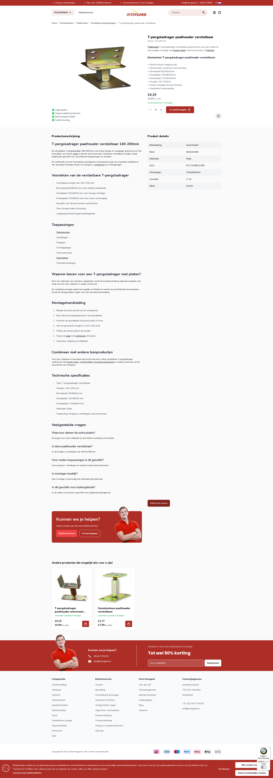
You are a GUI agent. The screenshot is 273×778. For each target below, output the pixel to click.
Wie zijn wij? (145, 684)
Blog (141, 705)
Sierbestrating (59, 710)
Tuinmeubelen (58, 700)
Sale (54, 735)
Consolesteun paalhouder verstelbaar (114, 610)
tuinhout (210, 50)
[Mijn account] (214, 12)
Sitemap (99, 730)
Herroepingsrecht (147, 689)
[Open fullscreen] (104, 68)
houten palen (179, 50)
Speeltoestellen (60, 705)
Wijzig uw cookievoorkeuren (109, 725)
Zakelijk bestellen (147, 695)
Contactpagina (90, 533)
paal (68, 336)
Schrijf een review (159, 503)
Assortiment (61, 12)
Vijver (54, 715)
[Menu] (268, 747)
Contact (99, 684)
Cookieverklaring (103, 715)
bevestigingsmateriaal (104, 362)
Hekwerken (62, 257)
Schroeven (57, 730)
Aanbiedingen (145, 700)
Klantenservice (86, 12)
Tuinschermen (63, 232)
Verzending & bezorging (107, 695)
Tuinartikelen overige (62, 720)
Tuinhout (56, 695)
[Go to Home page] (136, 12)
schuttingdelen (86, 362)
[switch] (263, 767)
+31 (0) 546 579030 (193, 703)
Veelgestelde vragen (105, 705)
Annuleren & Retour (105, 700)
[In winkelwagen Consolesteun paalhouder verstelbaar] (128, 624)
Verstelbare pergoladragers (103, 23)
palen (75, 153)
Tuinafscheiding (59, 684)
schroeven (80, 336)
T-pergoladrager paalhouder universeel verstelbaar (69, 610)
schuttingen (99, 164)
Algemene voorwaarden (107, 710)
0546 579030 (206, 2)
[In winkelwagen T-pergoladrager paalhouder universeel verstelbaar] (85, 624)
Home (54, 23)
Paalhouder (153, 47)
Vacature (143, 710)
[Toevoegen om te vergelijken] (218, 116)
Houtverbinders (67, 23)
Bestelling (100, 689)
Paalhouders (82, 23)
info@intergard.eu (189, 2)
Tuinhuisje (56, 689)
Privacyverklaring (103, 720)
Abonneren (213, 663)
